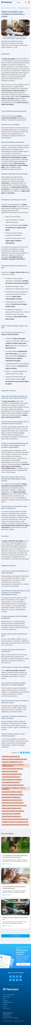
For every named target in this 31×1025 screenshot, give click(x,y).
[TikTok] (20, 976)
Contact (5, 1004)
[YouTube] (17, 976)
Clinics (4, 1006)
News (8, 8)
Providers (5, 1000)
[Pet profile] (26, 2)
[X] (13, 980)
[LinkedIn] (17, 980)
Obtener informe (23, 964)
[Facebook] (10, 976)
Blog (18, 2)
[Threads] (20, 980)
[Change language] (29, 2)
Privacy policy (6, 996)
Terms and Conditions (9, 994)
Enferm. (14, 8)
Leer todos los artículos (15, 936)
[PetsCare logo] (6, 2)
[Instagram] (13, 976)
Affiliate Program (7, 1002)
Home (3, 8)
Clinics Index (6, 1008)
